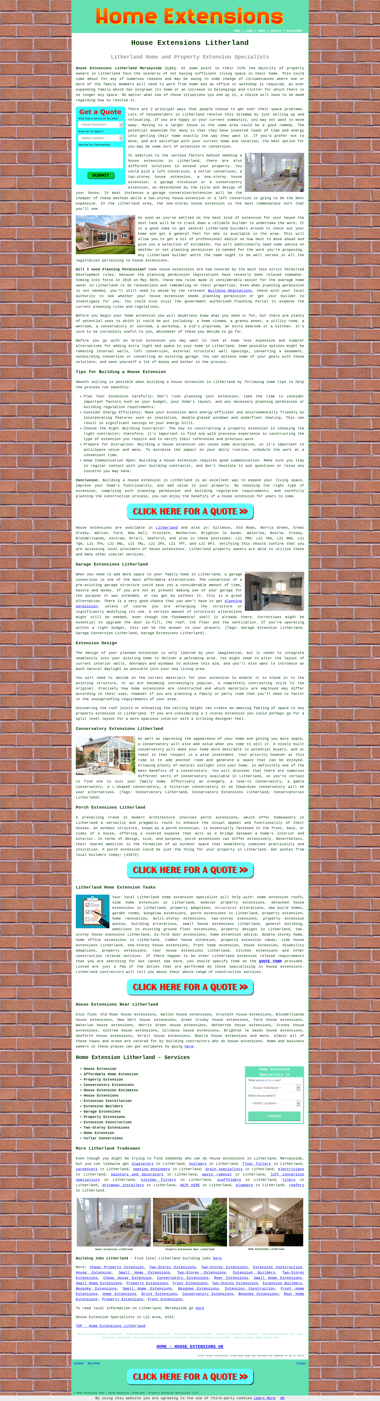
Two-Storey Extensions (172, 1267)
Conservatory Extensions (183, 1278)
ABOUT (262, 30)
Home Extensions (119, 1294)
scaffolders (229, 1180)
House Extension (93, 1273)
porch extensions (208, 913)
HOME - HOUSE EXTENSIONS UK (190, 1346)
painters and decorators (137, 1174)
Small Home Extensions (144, 1273)
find (91, 1014)
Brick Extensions (159, 1294)
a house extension (235, 496)
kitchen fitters (158, 1180)
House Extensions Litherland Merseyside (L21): (127, 68)
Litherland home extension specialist (177, 897)
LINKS (249, 30)
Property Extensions (147, 1283)
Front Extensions (190, 1283)
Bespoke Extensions (96, 1289)
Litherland (167, 528)
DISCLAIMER (294, 30)
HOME (237, 30)
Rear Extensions (231, 1278)
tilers (288, 1180)
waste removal (217, 1174)
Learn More (265, 1398)
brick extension (148, 341)
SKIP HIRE (190, 1185)
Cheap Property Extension (117, 1267)
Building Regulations (230, 291)
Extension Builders (254, 1273)
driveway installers (123, 1185)
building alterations (154, 924)
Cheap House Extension (127, 1278)
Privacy (301, 1363)
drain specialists (224, 1169)
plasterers (143, 1164)
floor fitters (256, 1164)
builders (239, 228)
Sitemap (79, 1363)
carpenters (87, 1169)
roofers (296, 1185)
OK (282, 1398)
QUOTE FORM (270, 961)
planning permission (192, 250)
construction (89, 956)
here (189, 1047)
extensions (183, 269)
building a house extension (175, 382)
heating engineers (151, 1169)
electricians (291, 1169)
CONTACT (276, 30)
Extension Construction (277, 1267)
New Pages (94, 1363)
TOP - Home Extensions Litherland (110, 1326)
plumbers (244, 1185)
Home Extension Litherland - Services (133, 1058)
